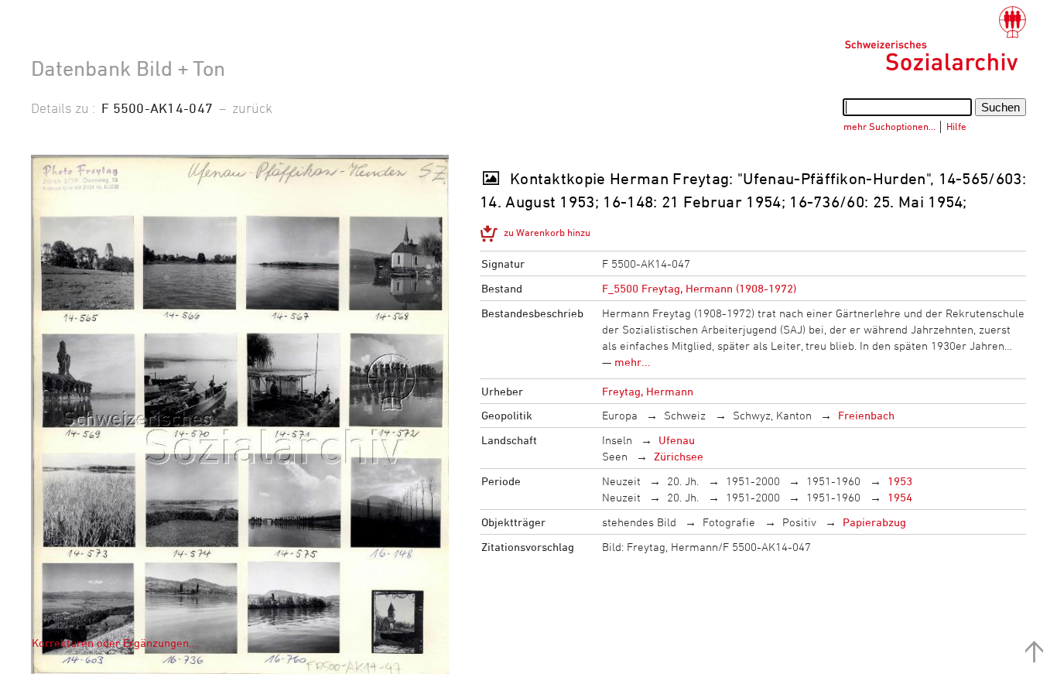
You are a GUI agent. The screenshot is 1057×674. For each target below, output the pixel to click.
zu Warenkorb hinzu (547, 232)
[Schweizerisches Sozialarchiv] (935, 38)
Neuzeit (621, 481)
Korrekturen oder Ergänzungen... (115, 642)
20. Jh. (683, 481)
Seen (615, 456)
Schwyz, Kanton (772, 415)
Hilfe (956, 126)
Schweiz (685, 415)
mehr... (632, 361)
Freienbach (866, 415)
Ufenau (676, 439)
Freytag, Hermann (647, 391)
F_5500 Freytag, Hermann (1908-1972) (699, 288)
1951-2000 (753, 481)
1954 (900, 497)
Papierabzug (874, 522)
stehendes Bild (639, 522)
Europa (620, 415)
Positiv (799, 522)
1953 (900, 481)
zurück (252, 107)
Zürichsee (678, 456)
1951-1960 (833, 481)
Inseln (617, 439)
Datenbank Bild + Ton (128, 68)
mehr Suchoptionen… (889, 126)
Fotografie (729, 522)
